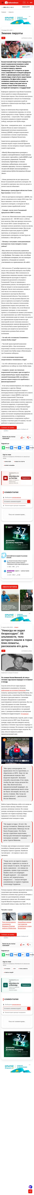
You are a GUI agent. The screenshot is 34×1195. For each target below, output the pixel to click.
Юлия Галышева (10, 465)
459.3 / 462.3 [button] (8, 7)
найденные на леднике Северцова (13, 690)
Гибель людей (9, 972)
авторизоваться (16, 497)
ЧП (15, 968)
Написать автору (27, 38)
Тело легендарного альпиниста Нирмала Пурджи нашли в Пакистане (9, 925)
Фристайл (8, 461)
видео (16, 627)
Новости (11, 12)
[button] (27, 7)
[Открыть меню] (3, 2)
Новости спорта (20, 461)
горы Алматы (23, 968)
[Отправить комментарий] (28, 501)
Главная (3, 12)
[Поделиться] (30, 1191)
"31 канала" (25, 714)
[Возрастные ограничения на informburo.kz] (24, 2)
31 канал (7, 968)
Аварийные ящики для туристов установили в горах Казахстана (25, 925)
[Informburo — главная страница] (12, 2)
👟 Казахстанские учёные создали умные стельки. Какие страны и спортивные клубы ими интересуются (17, 562)
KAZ (31, 2)
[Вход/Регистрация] (27, 2)
